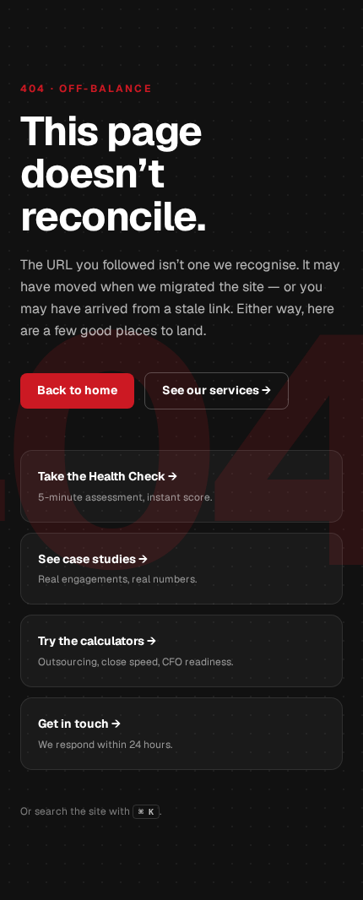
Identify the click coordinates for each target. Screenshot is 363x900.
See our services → (216, 390)
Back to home (77, 390)
